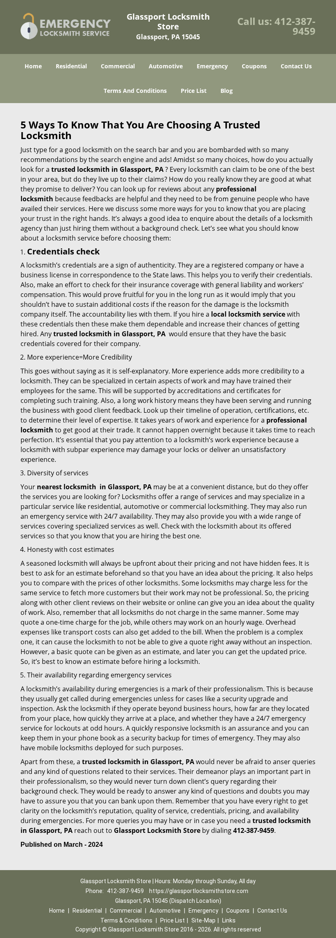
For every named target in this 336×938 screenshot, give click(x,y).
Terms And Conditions (135, 90)
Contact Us (296, 66)
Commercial (118, 66)
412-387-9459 (295, 26)
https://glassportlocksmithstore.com (198, 891)
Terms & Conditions (126, 920)
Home (33, 66)
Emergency (212, 66)
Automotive (166, 66)
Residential (71, 66)
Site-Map (203, 920)
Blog (226, 90)
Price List (194, 90)
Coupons (254, 66)
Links (229, 920)
